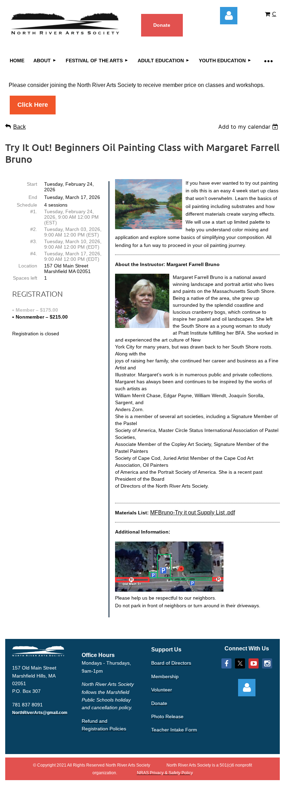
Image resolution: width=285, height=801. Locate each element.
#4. (33, 253)
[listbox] (249, 126)
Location (27, 266)
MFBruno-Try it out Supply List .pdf (192, 512)
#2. (33, 229)
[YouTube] (254, 663)
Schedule (27, 205)
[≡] (268, 60)
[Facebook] (226, 663)
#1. (33, 211)
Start (32, 184)
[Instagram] (267, 663)
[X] (240, 663)
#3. (33, 241)
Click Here (32, 104)
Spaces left (25, 278)
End (32, 197)
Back (19, 127)
